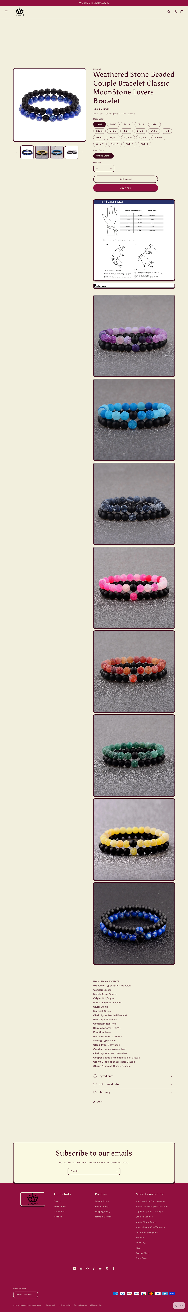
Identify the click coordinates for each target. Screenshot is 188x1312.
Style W (143, 137)
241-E (113, 124)
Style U (128, 137)
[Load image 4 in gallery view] (71, 152)
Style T (100, 144)
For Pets (140, 1237)
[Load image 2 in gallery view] (42, 152)
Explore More (142, 1253)
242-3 (141, 124)
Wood (99, 137)
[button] (6, 12)
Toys (138, 1248)
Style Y (113, 137)
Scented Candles (144, 1217)
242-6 (140, 131)
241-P (99, 124)
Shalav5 (23, 1305)
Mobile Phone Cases (146, 1222)
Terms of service (80, 1305)
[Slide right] (82, 152)
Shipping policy (96, 1305)
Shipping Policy (102, 1212)
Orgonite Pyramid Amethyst (149, 1212)
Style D (129, 144)
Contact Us (59, 1212)
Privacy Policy (102, 1201)
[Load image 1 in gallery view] (27, 152)
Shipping (110, 114)
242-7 (127, 131)
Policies (58, 1217)
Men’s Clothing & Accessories (150, 1201)
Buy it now (125, 188)
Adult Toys (141, 1243)
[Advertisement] (94, 40)
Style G (158, 137)
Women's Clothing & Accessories (152, 1206)
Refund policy (51, 1305)
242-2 (154, 124)
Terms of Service (103, 1217)
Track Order (60, 1206)
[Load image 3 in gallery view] (57, 152)
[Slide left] (16, 152)
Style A (144, 144)
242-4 (127, 124)
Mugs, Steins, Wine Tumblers (150, 1227)
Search (57, 1201)
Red (167, 131)
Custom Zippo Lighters (147, 1232)
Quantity (97, 162)
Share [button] (100, 1102)
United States (103, 156)
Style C (115, 144)
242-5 (154, 131)
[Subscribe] (117, 1171)
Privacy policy (65, 1305)
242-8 (113, 131)
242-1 (99, 131)
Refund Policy (102, 1206)
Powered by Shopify (35, 1305)
